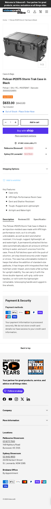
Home (5, 20)
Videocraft (11, 499)
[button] (41, 12)
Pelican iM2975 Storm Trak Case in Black (23, 20)
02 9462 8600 (9, 456)
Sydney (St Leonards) (13, 154)
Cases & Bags (8, 74)
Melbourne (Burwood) (13, 148)
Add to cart (34, 122)
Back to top (25, 348)
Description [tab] (8, 219)
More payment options (25, 135)
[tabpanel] (25, 255)
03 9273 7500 (9, 441)
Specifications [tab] (41, 219)
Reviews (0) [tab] (24, 219)
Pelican (6, 88)
